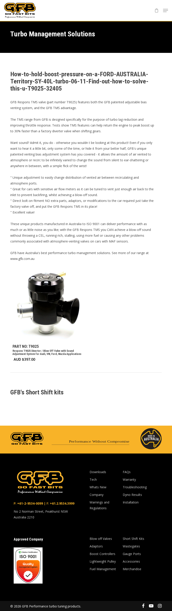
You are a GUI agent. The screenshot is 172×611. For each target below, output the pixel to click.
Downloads (98, 472)
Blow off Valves (101, 538)
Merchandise (132, 569)
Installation (131, 502)
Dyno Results (132, 495)
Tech (93, 479)
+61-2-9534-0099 (29, 503)
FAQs (127, 472)
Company (96, 495)
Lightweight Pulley (103, 561)
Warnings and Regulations (99, 505)
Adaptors (96, 546)
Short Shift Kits (133, 538)
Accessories (131, 561)
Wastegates (131, 546)
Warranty (129, 479)
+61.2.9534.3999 (61, 503)
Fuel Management (103, 569)
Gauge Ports (132, 554)
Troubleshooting (135, 487)
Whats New (98, 487)
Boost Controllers (102, 554)
